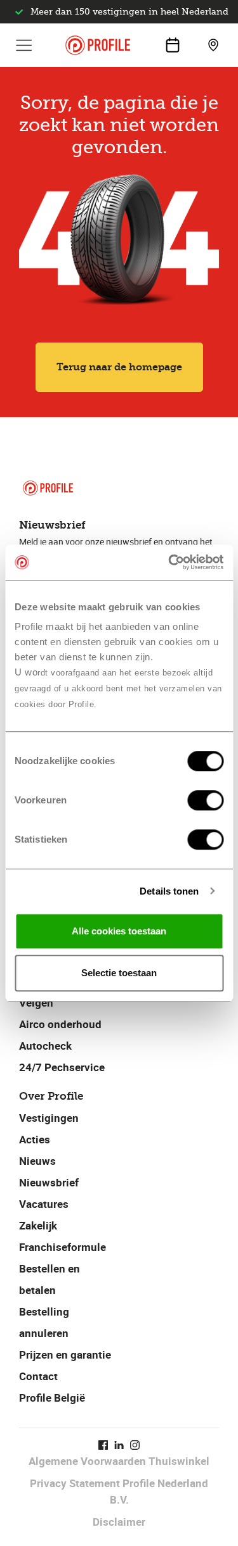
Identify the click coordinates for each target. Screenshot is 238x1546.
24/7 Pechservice (62, 1067)
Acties (34, 1139)
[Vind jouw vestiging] (213, 44)
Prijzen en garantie (65, 1354)
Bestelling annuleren (44, 1322)
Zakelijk (38, 1225)
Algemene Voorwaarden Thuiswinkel (119, 1461)
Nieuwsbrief (49, 1182)
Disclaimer (119, 1521)
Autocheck (45, 1045)
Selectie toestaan (119, 972)
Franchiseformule (62, 1247)
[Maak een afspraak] (172, 44)
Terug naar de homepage (119, 367)
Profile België (52, 1397)
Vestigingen (49, 1117)
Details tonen (169, 891)
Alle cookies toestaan (119, 931)
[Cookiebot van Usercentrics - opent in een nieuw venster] (169, 562)
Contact (38, 1376)
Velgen (36, 1002)
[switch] (205, 800)
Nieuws (37, 1160)
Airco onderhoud (60, 1024)
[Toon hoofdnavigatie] (24, 45)
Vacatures (44, 1204)
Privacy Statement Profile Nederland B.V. (119, 1491)
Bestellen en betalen (49, 1279)
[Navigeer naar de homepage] (98, 45)
